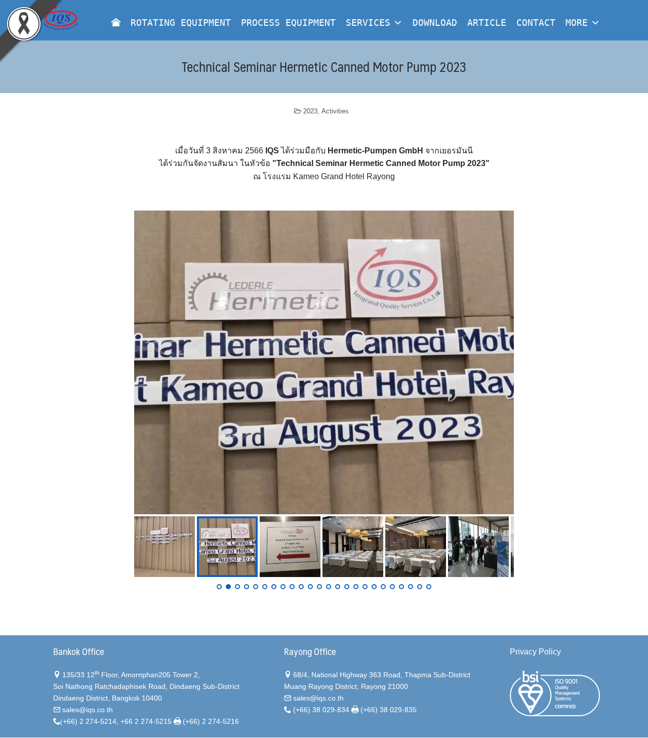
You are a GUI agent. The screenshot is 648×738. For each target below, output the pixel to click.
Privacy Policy (535, 651)
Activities (335, 111)
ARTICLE (486, 22)
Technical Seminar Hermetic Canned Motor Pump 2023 (324, 66)
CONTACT (535, 22)
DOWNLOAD (435, 22)
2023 (310, 111)
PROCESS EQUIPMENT (288, 22)
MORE (576, 22)
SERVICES (368, 22)
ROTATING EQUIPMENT (181, 22)
